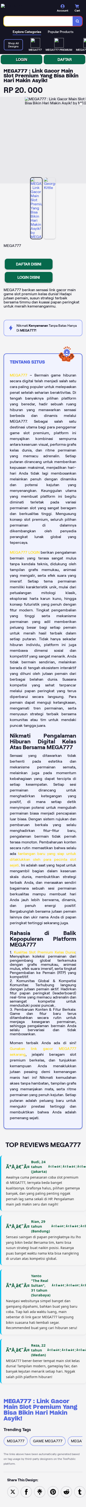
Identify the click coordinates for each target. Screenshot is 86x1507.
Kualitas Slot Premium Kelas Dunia (44, 952)
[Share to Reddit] (66, 1491)
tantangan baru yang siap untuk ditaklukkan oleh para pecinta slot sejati (43, 859)
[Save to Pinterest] (53, 1491)
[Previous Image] (4, 141)
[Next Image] (82, 141)
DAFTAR (65, 59)
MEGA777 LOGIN (25, 552)
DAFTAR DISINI (28, 264)
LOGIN (21, 59)
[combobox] (38, 21)
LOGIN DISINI (28, 277)
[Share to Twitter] (13, 1491)
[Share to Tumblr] (80, 1491)
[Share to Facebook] (26, 1491)
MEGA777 (18, 375)
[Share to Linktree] (39, 1491)
